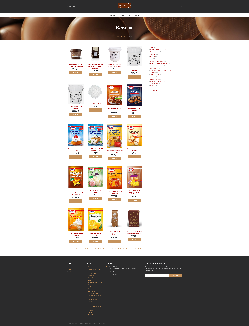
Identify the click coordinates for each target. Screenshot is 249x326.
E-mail (146, 272)
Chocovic (153, 76)
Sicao (152, 58)
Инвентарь (154, 85)
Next (141, 248)
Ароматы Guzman (155, 74)
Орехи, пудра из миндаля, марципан (160, 63)
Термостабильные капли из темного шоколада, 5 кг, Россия (95, 66)
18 (115, 248)
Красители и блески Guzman (158, 61)
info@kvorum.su (113, 271)
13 (101, 248)
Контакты (136, 15)
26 (138, 248)
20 (121, 248)
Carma (153, 47)
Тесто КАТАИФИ (155, 90)
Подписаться (175, 275)
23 (129, 248)
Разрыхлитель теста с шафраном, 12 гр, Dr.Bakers (134, 192)
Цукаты (153, 87)
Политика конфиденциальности (85, 323)
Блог (129, 15)
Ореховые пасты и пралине (157, 65)
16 (109, 248)
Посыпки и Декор (155, 51)
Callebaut (153, 56)
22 (126, 248)
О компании (113, 15)
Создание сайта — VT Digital (99, 323)
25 (135, 248)
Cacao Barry (154, 54)
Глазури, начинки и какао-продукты (159, 49)
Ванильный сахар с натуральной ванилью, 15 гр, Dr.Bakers (76, 192)
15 (106, 248)
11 (95, 248)
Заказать (76, 72)
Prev (69, 248)
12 (98, 248)
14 (103, 248)
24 (132, 248)
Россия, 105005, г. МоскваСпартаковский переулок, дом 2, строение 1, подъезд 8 (122, 267)
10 (92, 248)
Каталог (122, 15)
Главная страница (120, 36)
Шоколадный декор (156, 79)
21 (123, 248)
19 (118, 248)
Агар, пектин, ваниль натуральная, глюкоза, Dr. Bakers (94, 295)
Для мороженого (155, 68)
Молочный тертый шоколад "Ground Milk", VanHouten (114, 233)
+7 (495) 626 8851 (113, 274)
